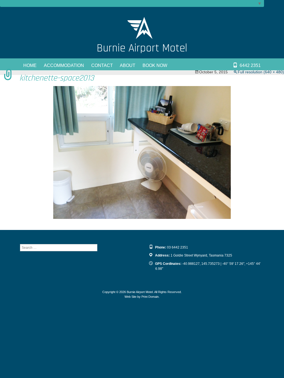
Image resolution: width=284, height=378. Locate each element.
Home (30, 65)
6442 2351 (250, 65)
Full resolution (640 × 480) (261, 72)
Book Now (155, 65)
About (127, 65)
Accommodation (64, 65)
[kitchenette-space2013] (142, 152)
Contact (102, 65)
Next (274, 107)
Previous (13, 107)
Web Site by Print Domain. (142, 296)
